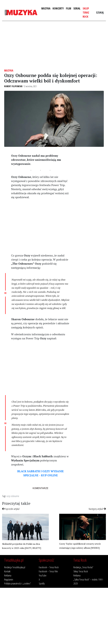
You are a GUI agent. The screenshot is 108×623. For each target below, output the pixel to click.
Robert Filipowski (13, 86)
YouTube (42, 575)
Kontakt (7, 571)
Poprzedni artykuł (11, 509)
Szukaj (100, 12)
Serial (76, 8)
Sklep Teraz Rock (86, 12)
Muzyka (45, 8)
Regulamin (8, 579)
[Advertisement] (54, 45)
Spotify (42, 583)
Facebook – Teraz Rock (48, 567)
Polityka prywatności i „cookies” (17, 583)
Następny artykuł (96, 509)
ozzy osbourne (12, 496)
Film (68, 8)
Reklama (7, 575)
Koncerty (58, 8)
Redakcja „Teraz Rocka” (83, 567)
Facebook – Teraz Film (48, 571)
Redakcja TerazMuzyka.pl (14, 567)
